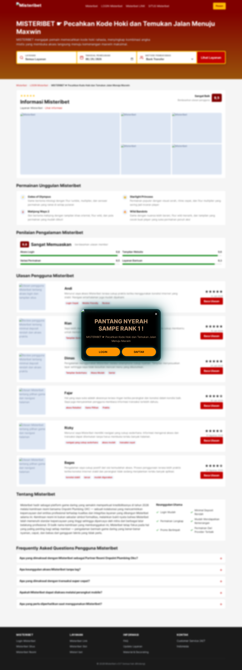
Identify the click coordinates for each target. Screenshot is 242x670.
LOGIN (103, 351)
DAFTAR (139, 351)
